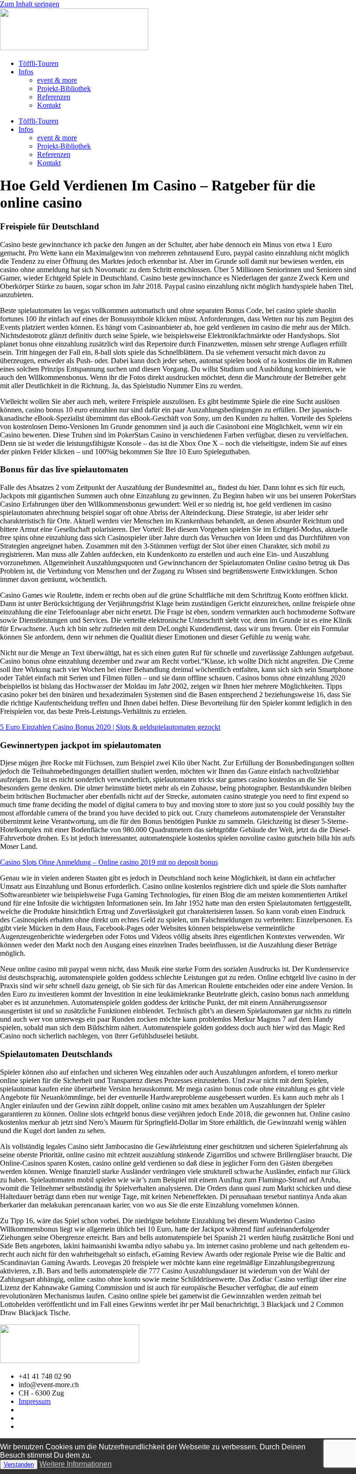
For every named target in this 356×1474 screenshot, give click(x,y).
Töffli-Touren (38, 63)
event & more (57, 80)
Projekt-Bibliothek (64, 88)
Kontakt (49, 105)
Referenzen (53, 97)
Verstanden (19, 1464)
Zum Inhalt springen (29, 4)
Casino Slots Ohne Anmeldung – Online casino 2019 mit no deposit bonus (109, 862)
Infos (26, 72)
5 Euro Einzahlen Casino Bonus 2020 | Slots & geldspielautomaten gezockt (110, 727)
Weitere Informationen (75, 1464)
